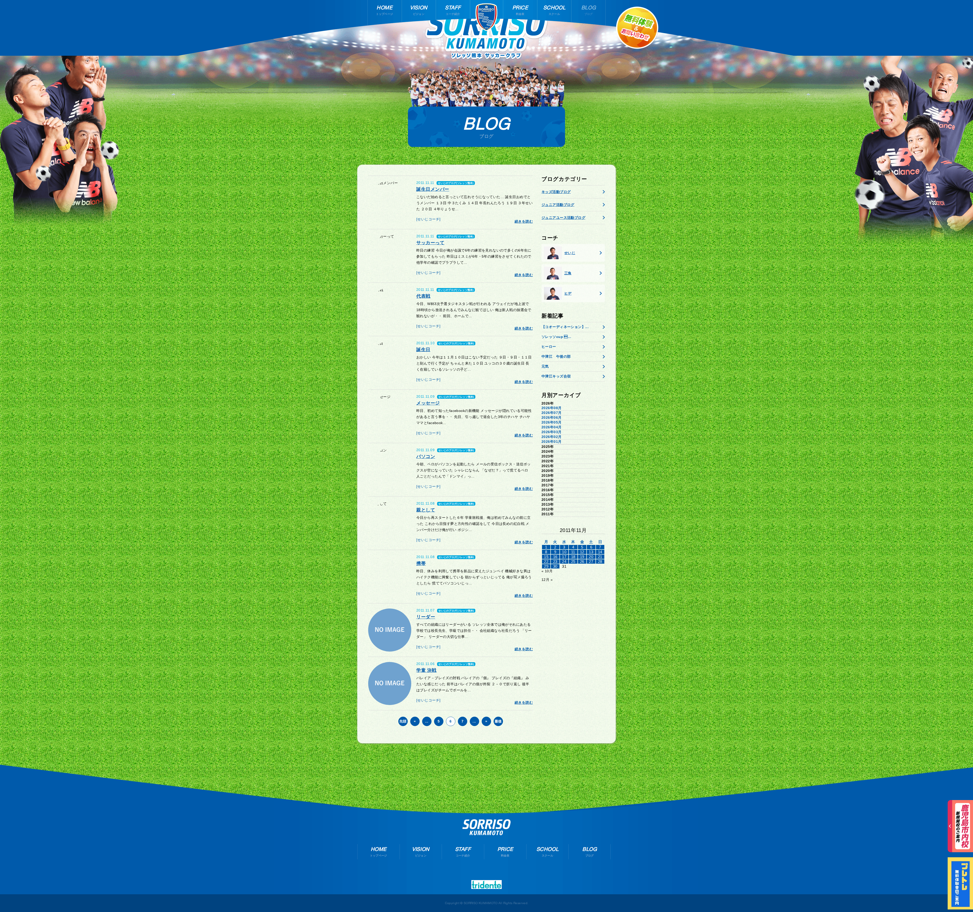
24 (564, 561)
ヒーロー (548, 347)
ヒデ (568, 293)
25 (573, 561)
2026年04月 (551, 427)
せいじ (569, 253)
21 (600, 557)
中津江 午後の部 (556, 356)
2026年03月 (551, 432)
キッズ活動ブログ (556, 192)
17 (564, 557)
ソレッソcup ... (556, 337)
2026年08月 (551, 408)
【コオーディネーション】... (565, 327)
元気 (545, 366)
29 (546, 566)
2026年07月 (551, 413)
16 (555, 557)
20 (591, 557)
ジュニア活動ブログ (557, 205)
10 (564, 552)
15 (546, 557)
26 (582, 561)
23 (555, 561)
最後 (498, 721)
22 (546, 561)
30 (555, 566)
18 (573, 557)
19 (582, 557)
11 (573, 552)
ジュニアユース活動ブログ (563, 218)
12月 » (547, 580)
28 (600, 561)
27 (591, 561)
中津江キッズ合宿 (556, 376)
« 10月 (547, 571)
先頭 (403, 721)
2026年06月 (551, 417)
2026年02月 (551, 437)
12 (582, 552)
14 (600, 552)
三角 (568, 273)
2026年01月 (551, 442)
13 (591, 552)
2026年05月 (551, 422)
